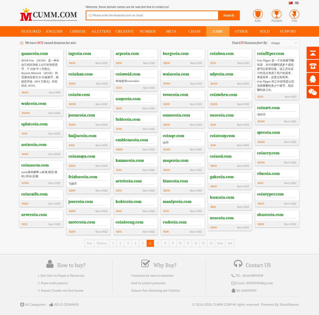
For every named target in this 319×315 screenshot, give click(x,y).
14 (211, 243)
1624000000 (248, 290)
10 (180, 243)
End (230, 243)
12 (195, 243)
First (89, 243)
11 (188, 243)
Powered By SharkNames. (280, 304)
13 (203, 243)
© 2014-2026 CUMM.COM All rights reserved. (226, 304)
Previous (102, 243)
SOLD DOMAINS (66, 304)
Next (220, 243)
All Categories (35, 304)
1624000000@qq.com (259, 283)
